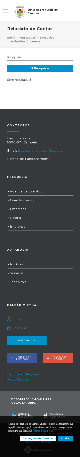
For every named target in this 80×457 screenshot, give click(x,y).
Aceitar (66, 438)
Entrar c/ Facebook (23, 358)
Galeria (15, 218)
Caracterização (21, 200)
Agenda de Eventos (25, 191)
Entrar (23, 340)
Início (11, 37)
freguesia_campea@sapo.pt (40, 150)
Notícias (16, 264)
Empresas (17, 209)
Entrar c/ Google (59, 358)
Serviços (16, 273)
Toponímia (18, 282)
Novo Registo (18, 379)
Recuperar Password (23, 374)
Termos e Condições (43, 430)
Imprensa (17, 226)
